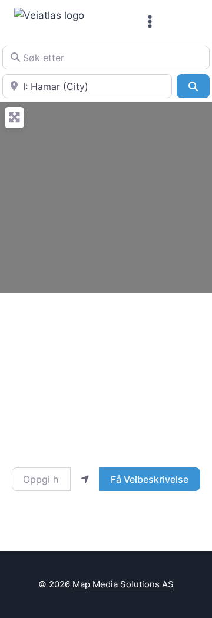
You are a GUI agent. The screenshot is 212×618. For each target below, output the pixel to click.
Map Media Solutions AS (123, 584)
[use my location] (85, 479)
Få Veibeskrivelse (149, 479)
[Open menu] (150, 20)
